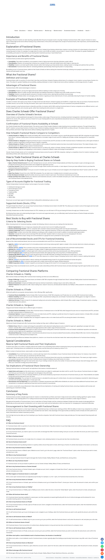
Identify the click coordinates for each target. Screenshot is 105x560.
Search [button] (88, 30)
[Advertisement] (52, 18)
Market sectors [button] (38, 30)
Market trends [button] (58, 30)
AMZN (20, 247)
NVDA (22, 263)
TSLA (15, 259)
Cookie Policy (65, 557)
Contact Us (96, 557)
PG (22, 261)
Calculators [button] (22, 30)
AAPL (16, 244)
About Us (90, 557)
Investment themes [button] (70, 30)
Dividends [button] (81, 30)
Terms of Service (50, 557)
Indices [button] (30, 30)
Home (16, 30)
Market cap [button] (48, 30)
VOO (23, 254)
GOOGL (19, 249)
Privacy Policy (58, 557)
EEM (31, 256)
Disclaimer (72, 557)
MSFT (23, 251)
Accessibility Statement (81, 557)
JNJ (21, 252)
